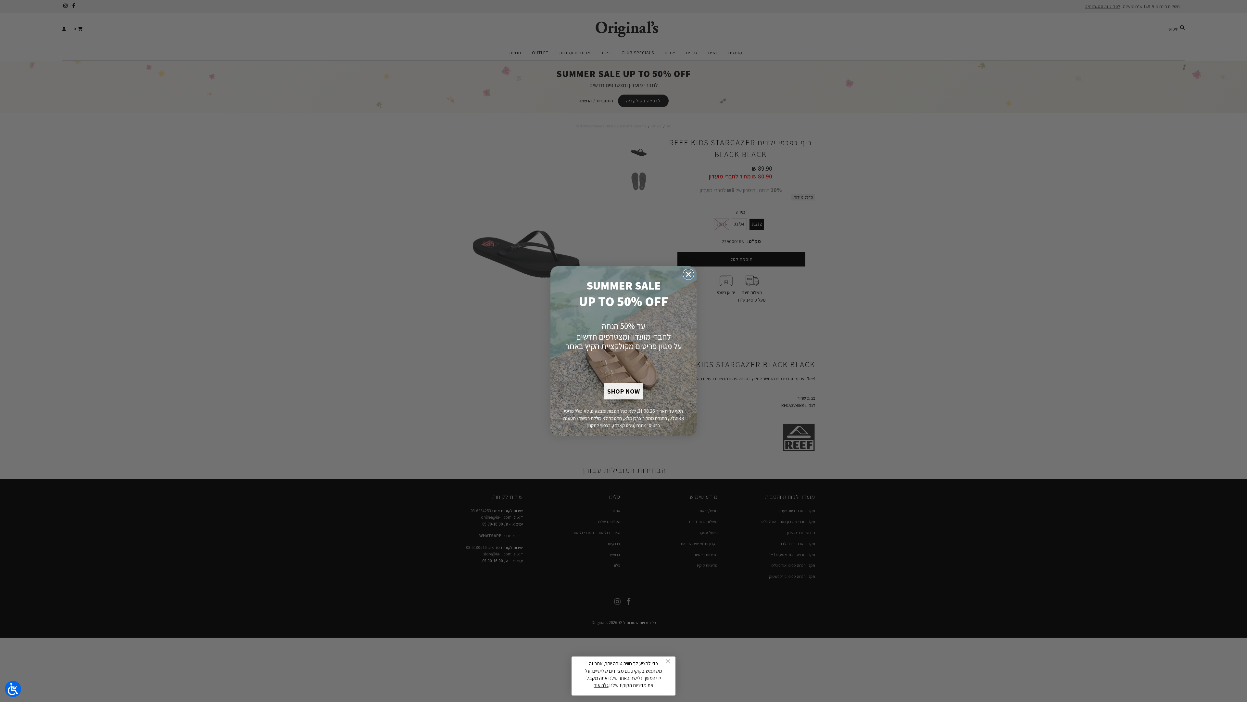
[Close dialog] (688, 274)
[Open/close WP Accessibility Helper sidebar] (13, 689)
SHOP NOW (623, 391)
